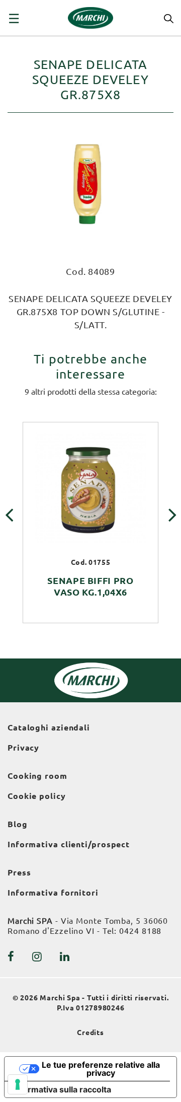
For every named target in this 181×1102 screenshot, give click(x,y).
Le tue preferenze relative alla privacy (101, 1069)
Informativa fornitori (53, 892)
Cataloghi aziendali (49, 727)
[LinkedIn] (65, 956)
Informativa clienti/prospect (69, 844)
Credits (90, 1032)
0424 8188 (140, 930)
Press (19, 872)
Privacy (23, 747)
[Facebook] (11, 956)
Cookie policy (37, 795)
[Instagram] (37, 956)
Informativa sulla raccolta (62, 1089)
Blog (18, 824)
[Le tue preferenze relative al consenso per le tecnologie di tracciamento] (17, 1084)
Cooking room (37, 775)
